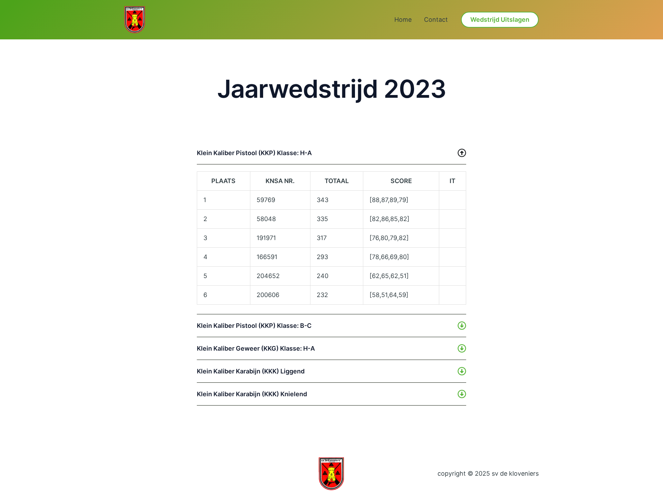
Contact (436, 19)
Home (403, 19)
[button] (500, 20)
